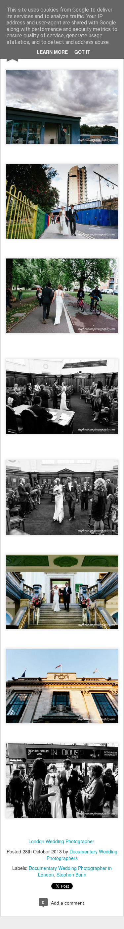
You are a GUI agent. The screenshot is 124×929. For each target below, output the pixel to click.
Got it (82, 52)
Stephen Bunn (71, 874)
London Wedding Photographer (61, 841)
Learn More (52, 52)
